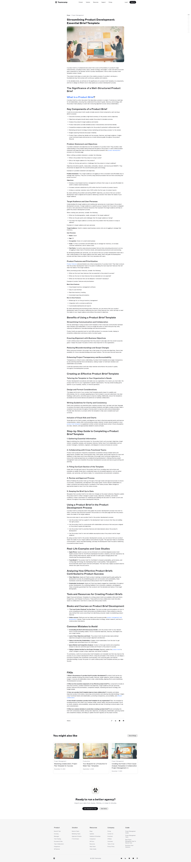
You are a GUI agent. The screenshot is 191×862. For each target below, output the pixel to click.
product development (114, 150)
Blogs (68, 15)
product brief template (73, 424)
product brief (116, 649)
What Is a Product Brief (80, 97)
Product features (72, 264)
